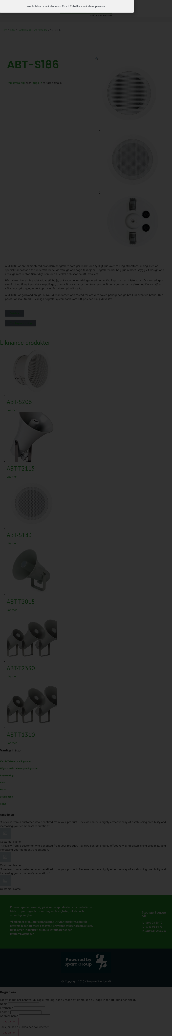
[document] (86, 518)
